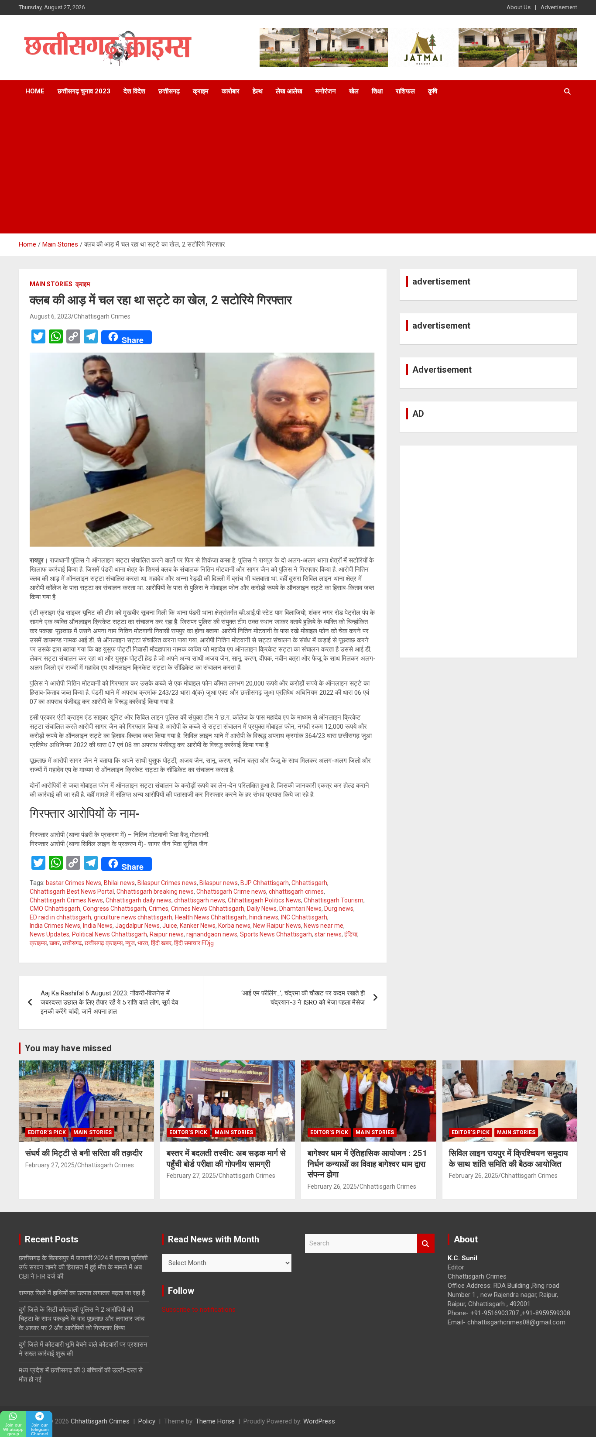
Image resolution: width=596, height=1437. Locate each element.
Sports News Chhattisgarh (276, 934)
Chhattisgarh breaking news (155, 891)
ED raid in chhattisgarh (60, 917)
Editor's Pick (47, 1132)
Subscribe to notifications (199, 1310)
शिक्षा (377, 91)
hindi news (263, 917)
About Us (519, 7)
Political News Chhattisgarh (109, 934)
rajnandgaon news (211, 934)
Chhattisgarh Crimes (102, 316)
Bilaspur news (218, 882)
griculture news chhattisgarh (133, 917)
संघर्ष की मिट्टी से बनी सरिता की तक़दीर (83, 1153)
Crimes (158, 908)
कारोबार (231, 91)
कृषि (432, 91)
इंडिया (350, 934)
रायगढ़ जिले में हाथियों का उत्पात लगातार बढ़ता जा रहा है (82, 1293)
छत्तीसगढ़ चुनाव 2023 (84, 91)
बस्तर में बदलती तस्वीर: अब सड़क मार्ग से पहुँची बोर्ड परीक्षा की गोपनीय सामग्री (226, 1158)
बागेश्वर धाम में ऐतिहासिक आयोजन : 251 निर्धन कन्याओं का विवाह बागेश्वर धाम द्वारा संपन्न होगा (367, 1164)
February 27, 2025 (50, 1165)
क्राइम (201, 91)
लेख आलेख (289, 91)
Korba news (234, 925)
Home (35, 91)
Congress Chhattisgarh (114, 908)
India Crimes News (55, 925)
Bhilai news (119, 882)
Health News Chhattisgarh (211, 917)
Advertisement (559, 7)
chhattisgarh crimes (296, 891)
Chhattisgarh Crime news (231, 891)
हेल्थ (258, 91)
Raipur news (167, 934)
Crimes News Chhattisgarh (207, 908)
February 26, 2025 (332, 1186)
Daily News (262, 908)
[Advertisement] (298, 168)
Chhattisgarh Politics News (264, 900)
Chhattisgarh (309, 882)
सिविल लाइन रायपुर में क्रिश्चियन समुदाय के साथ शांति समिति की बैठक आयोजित (508, 1158)
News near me (323, 925)
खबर (54, 943)
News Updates (49, 934)
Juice (169, 925)
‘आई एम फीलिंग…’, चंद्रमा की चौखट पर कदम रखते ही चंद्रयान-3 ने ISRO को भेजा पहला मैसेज (303, 997)
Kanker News (198, 925)
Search (426, 1243)
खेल (354, 91)
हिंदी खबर (161, 943)
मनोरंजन (325, 91)
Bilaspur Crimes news (167, 882)
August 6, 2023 (50, 316)
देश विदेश (134, 91)
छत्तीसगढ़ (169, 91)
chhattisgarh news (199, 900)
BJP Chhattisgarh (264, 882)
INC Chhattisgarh (304, 917)
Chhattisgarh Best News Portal (72, 891)
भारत (142, 943)
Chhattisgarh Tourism (333, 900)
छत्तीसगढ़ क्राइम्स (104, 943)
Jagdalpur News (137, 925)
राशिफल (405, 91)
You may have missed (68, 1048)
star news (328, 934)
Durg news (338, 908)
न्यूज (130, 943)
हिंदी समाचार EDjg (194, 943)
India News (98, 925)
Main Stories (51, 284)
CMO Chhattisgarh (55, 908)
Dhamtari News (300, 908)
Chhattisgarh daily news (138, 900)
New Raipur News (277, 925)
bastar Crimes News (73, 882)
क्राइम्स (38, 943)
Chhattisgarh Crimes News (66, 900)
